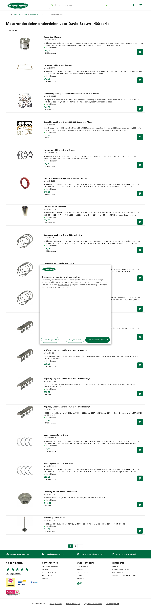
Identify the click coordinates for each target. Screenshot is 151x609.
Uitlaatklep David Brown (54, 518)
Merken (80, 569)
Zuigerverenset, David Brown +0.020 (59, 263)
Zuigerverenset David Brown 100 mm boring (63, 235)
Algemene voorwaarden (93, 604)
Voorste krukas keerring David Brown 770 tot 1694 (66, 178)
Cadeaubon (45, 578)
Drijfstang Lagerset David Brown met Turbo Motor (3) (67, 407)
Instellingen (49, 340)
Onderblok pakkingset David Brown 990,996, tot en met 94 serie (71, 93)
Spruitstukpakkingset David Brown (59, 150)
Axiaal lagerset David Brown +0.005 (59, 463)
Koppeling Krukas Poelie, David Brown (60, 491)
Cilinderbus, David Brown (55, 207)
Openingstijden (82, 572)
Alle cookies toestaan (97, 340)
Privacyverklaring (56, 604)
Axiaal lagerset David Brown (56, 435)
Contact (80, 575)
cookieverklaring (64, 284)
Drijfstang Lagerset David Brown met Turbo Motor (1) (67, 350)
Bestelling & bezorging (49, 566)
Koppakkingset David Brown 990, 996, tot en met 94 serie (68, 122)
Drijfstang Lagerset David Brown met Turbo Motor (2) (67, 378)
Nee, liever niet (75, 340)
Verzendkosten (46, 575)
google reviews (13, 573)
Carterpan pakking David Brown (58, 65)
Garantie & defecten (48, 572)
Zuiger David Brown (52, 37)
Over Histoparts (83, 566)
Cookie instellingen (73, 604)
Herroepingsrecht (112, 604)
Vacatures (80, 578)
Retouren (44, 569)
